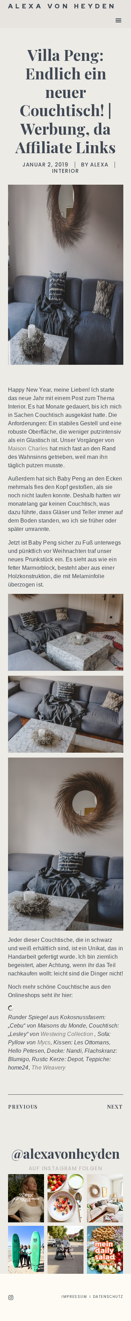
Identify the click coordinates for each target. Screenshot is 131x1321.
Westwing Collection (67, 1034)
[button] (118, 20)
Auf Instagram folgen (65, 1168)
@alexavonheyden (65, 1153)
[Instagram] (11, 1297)
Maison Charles (28, 449)
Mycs (44, 1042)
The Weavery (48, 1068)
